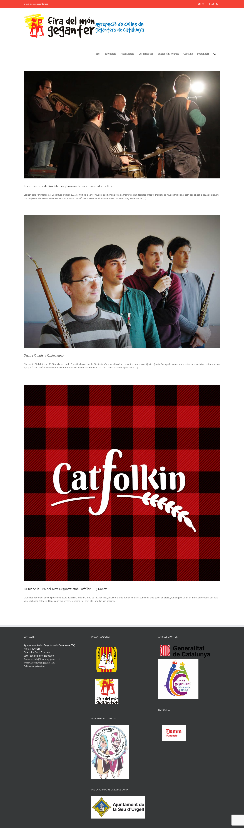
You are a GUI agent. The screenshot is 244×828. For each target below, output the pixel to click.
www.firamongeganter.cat (41, 662)
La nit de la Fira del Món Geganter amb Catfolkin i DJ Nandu (65, 589)
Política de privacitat (34, 666)
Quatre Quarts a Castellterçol (44, 355)
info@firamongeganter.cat (36, 4)
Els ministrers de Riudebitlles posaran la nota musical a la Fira (68, 186)
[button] (214, 53)
